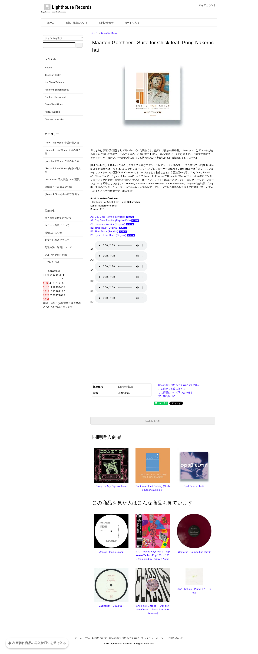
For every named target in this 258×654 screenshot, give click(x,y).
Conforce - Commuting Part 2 (194, 551)
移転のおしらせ (53, 232)
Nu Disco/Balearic (54, 82)
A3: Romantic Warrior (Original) (108, 224)
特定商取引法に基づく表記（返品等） (179, 385)
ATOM (55, 262)
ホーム (51, 22)
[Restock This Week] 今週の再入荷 (63, 152)
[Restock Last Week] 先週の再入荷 (63, 170)
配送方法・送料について (58, 247)
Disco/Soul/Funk (109, 33)
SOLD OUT (153, 420)
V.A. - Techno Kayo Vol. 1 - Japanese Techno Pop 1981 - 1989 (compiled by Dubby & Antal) (152, 555)
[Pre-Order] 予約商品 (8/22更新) (62, 179)
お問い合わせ (106, 22)
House (48, 67)
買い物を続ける (167, 396)
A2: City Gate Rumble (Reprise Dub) (110, 220)
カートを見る (132, 22)
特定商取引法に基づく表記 (124, 638)
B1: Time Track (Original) (104, 227)
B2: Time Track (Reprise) (104, 231)
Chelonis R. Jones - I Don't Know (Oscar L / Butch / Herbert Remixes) (152, 609)
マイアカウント (207, 5)
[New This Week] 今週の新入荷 (62, 142)
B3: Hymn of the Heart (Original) (108, 235)
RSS (47, 262)
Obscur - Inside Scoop (111, 551)
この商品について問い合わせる (175, 392)
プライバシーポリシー (153, 638)
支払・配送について (77, 22)
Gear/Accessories (54, 119)
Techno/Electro (53, 75)
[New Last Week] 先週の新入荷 (62, 161)
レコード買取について (57, 225)
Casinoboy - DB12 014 (111, 605)
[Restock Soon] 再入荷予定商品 (62, 194)
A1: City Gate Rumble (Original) (108, 216)
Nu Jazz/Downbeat (55, 97)
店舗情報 (50, 210)
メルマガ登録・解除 (56, 254)
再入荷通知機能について (58, 217)
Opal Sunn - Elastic (194, 486)
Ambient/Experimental (57, 89)
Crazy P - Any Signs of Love (111, 486)
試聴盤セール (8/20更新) (58, 186)
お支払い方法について (57, 240)
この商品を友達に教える (171, 388)
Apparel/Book (52, 111)
